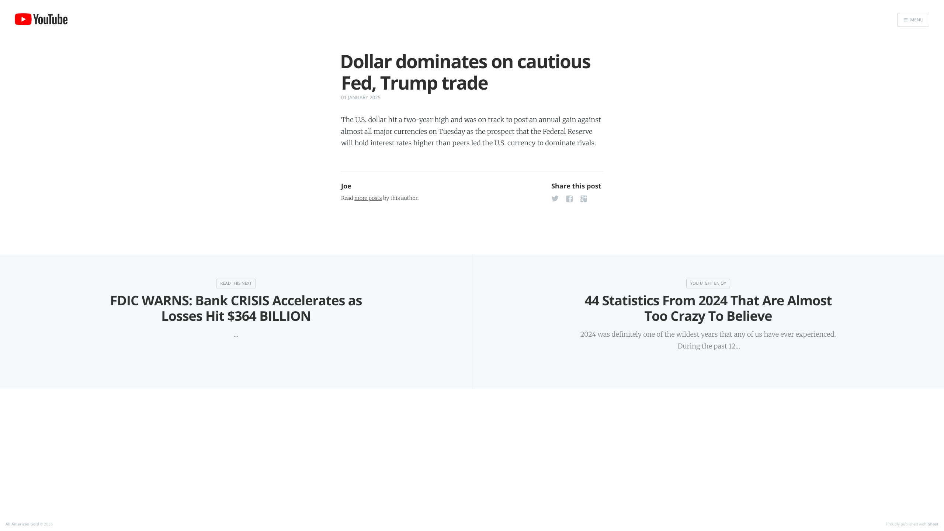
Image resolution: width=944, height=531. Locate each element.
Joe (346, 186)
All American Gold (22, 524)
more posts (368, 198)
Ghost (932, 524)
